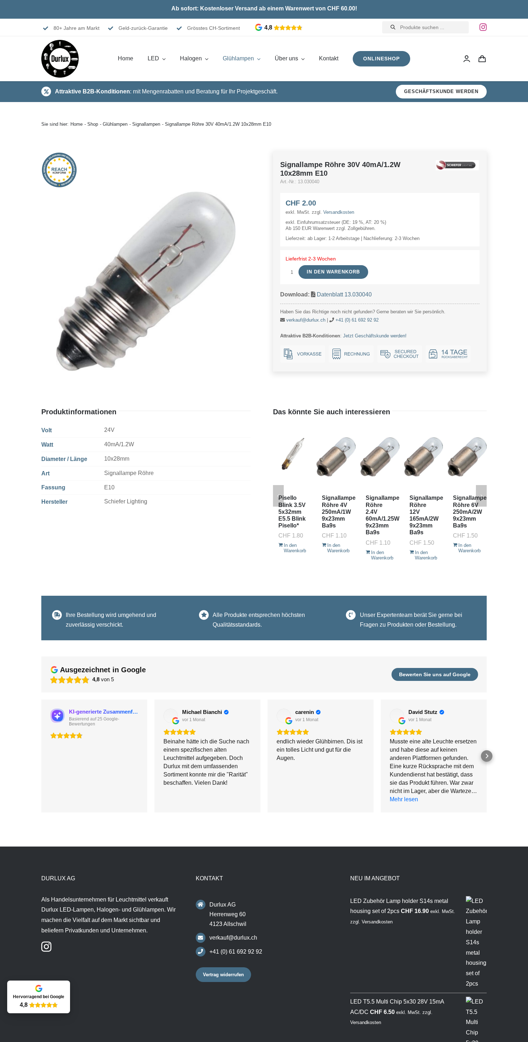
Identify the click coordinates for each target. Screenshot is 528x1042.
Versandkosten (338, 212)
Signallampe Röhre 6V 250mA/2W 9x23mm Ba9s (470, 512)
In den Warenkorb (333, 272)
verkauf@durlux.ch (305, 320)
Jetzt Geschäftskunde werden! (375, 335)
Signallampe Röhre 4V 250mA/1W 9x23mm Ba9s (339, 512)
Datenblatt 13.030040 (344, 294)
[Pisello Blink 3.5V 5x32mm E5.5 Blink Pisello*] (292, 456)
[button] (41, 756)
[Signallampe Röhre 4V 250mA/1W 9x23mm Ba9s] (336, 456)
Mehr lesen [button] (404, 799)
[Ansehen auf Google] (170, 716)
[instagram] (483, 27)
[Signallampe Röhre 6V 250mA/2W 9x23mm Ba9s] (467, 456)
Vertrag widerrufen (223, 974)
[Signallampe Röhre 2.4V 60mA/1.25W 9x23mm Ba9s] (379, 456)
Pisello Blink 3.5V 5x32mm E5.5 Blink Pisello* (292, 512)
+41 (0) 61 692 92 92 (357, 320)
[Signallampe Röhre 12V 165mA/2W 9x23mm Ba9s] (423, 456)
